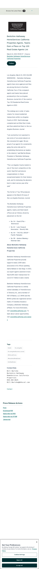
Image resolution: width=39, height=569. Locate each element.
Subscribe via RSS (9, 414)
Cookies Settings (19, 554)
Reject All (19, 560)
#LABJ (9, 348)
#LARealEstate (12, 362)
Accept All (19, 565)
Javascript (7, 419)
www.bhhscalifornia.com (18, 311)
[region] (19, 554)
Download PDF (8, 411)
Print (4, 408)
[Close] (37, 542)
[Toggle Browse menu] (32, 10)
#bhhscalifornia (12, 355)
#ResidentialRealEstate (14, 358)
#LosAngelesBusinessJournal (16, 351)
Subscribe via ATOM (10, 416)
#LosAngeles (18, 348)
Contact (9, 389)
